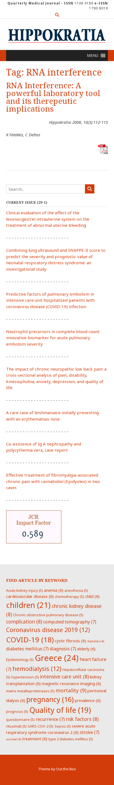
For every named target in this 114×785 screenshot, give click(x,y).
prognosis (17, 711)
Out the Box (66, 768)
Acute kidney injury (24, 590)
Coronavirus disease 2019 (48, 630)
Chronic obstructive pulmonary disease (48, 614)
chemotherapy (69, 596)
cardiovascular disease (30, 596)
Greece (57, 657)
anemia (53, 590)
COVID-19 (30, 640)
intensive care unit (64, 676)
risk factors (82, 719)
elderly (86, 648)
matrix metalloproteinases (30, 690)
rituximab (16, 726)
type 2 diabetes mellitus (70, 738)
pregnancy (50, 699)
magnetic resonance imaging (71, 683)
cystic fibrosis (70, 640)
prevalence (88, 700)
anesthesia (76, 590)
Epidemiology (20, 659)
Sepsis (63, 726)
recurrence (50, 719)
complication (24, 621)
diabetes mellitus (27, 649)
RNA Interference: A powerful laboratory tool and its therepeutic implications (53, 97)
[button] (92, 55)
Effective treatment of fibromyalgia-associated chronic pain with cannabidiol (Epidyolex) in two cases (53, 481)
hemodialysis (36, 669)
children (28, 605)
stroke (89, 732)
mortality (71, 690)
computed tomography (69, 622)
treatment (34, 738)
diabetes (95, 641)
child (92, 596)
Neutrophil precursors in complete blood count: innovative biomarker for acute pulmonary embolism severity (53, 338)
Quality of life (60, 710)
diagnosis (63, 649)
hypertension (25, 677)
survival (13, 739)
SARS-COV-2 (40, 726)
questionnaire (20, 719)
